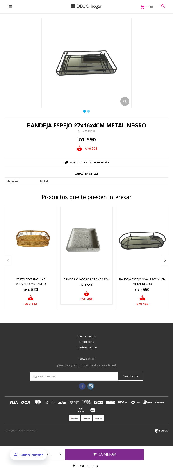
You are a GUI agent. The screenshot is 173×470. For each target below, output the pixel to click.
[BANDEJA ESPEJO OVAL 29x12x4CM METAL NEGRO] (142, 241)
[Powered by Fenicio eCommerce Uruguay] (161, 430)
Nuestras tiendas (86, 347)
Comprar (107, 454)
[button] (165, 260)
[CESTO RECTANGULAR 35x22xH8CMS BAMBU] (31, 241)
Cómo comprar (86, 336)
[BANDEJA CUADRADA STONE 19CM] (86, 241)
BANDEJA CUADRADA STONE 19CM (86, 279)
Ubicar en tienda (87, 466)
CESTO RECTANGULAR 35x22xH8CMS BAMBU (31, 281)
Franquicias (86, 342)
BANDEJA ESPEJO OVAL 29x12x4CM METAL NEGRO (142, 281)
